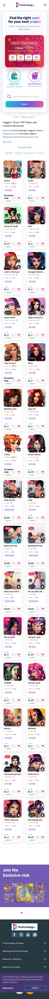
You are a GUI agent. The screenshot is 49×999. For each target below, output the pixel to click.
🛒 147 (11, 460)
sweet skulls (9, 317)
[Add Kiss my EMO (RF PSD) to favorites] (37, 609)
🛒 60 (34, 186)
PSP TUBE (8, 190)
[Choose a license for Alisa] (42, 243)
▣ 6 (15, 186)
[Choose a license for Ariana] (18, 198)
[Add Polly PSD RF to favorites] (13, 517)
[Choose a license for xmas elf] (42, 426)
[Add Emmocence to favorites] (37, 791)
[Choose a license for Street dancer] (42, 472)
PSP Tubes (23, 140)
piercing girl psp (35, 820)
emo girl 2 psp (34, 683)
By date (18, 152)
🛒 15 (10, 232)
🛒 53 (35, 734)
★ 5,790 (30, 232)
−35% (31, 163)
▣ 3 (14, 278)
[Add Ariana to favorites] (13, 198)
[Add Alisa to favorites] (37, 243)
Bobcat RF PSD (10, 546)
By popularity (29, 153)
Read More (7, 141)
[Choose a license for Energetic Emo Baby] (42, 289)
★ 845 (5, 597)
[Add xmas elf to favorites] (37, 426)
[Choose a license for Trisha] (18, 472)
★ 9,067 (30, 186)
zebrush (32, 366)
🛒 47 (34, 780)
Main (16, 117)
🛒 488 (11, 369)
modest (8, 411)
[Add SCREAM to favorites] (13, 700)
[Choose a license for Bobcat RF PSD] (18, 563)
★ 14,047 (6, 780)
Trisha (7, 454)
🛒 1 (10, 552)
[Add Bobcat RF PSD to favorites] (13, 563)
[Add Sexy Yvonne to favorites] (13, 380)
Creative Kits (34, 140)
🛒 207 (11, 643)
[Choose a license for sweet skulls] (18, 335)
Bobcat (7, 728)
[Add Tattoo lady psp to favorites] (13, 837)
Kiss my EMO (9, 637)
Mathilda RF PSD (35, 546)
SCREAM (7, 683)
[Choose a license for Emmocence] (42, 791)
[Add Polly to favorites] (37, 517)
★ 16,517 (30, 825)
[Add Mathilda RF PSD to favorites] (37, 563)
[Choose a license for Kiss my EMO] (18, 654)
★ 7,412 (30, 415)
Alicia (30, 363)
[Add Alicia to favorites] (37, 380)
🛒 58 (10, 323)
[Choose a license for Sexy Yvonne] (18, 380)
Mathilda (32, 728)
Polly (30, 500)
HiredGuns (9, 777)
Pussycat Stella (11, 226)
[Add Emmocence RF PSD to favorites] (13, 609)
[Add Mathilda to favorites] (37, 746)
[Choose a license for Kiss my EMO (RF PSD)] (42, 609)
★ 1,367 (30, 597)
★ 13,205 (6, 643)
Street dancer (34, 454)
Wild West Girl (10, 409)
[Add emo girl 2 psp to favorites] (37, 700)
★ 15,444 (30, 688)
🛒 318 (35, 688)
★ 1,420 (6, 552)
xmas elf (32, 409)
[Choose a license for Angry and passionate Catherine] (42, 335)
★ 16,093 (6, 369)
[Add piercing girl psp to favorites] (37, 837)
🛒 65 (35, 506)
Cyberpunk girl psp (12, 774)
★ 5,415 (6, 278)
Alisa (30, 226)
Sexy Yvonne (10, 363)
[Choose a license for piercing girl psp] (42, 837)
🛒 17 (10, 278)
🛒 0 (10, 506)
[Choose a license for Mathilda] (42, 746)
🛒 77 (11, 780)
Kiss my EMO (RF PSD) (36, 591)
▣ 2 (14, 323)
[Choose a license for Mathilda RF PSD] (42, 563)
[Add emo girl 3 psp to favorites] (37, 654)
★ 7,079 (6, 460)
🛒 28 (34, 323)
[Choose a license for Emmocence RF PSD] (18, 609)
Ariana (7, 181)
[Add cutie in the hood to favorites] (13, 289)
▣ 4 (38, 186)
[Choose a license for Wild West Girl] (18, 426)
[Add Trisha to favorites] (13, 472)
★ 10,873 (6, 825)
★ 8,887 (30, 323)
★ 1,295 (30, 552)
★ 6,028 (6, 186)
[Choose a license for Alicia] (42, 380)
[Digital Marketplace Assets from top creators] (35, 75)
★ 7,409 (30, 369)
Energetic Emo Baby (36, 272)
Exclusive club (9, 197)
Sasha (30, 181)
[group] (24, 886)
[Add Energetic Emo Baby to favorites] (37, 289)
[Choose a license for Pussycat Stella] (18, 243)
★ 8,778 (6, 323)
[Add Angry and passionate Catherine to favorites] (37, 335)
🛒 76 (34, 460)
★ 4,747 (6, 232)
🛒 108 (11, 186)
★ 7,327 (30, 278)
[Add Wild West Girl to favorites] (13, 426)
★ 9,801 (30, 780)
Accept (35, 988)
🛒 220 (11, 688)
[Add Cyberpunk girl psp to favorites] (13, 791)
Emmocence (33, 774)
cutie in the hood (12, 272)
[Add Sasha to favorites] (37, 198)
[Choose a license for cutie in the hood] (18, 289)
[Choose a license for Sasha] (42, 198)
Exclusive (8, 183)
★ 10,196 (30, 734)
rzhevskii (32, 457)
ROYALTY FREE (9, 509)
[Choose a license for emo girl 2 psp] (42, 700)
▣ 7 (38, 323)
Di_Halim (32, 183)
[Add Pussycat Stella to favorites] (13, 243)
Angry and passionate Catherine (36, 317)
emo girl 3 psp (34, 637)
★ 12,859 (6, 734)
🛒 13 (34, 232)
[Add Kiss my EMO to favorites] (13, 654)
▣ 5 (14, 232)
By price (40, 153)
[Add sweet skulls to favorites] (13, 335)
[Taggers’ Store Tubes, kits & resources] (14, 75)
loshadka (32, 411)
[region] (24, 51)
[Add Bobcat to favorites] (13, 746)
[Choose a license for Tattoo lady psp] (18, 837)
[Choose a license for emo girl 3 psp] (42, 654)
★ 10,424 (6, 688)
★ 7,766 (6, 415)
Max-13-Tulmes (10, 274)
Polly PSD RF (9, 500)
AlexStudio (9, 229)
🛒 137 (11, 825)
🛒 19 (34, 415)
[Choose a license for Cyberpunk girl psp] (18, 791)
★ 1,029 (6, 506)
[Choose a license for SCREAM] (18, 700)
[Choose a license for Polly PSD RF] (18, 517)
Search (24, 104)
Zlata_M (8, 685)
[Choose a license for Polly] (42, 517)
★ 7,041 (30, 460)
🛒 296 (35, 825)
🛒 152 (11, 734)
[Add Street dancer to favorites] (37, 472)
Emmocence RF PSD (12, 591)
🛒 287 (35, 643)
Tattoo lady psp (11, 820)
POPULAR (10, 163)
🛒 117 (35, 369)
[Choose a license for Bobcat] (18, 746)
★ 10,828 (30, 506)
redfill (8, 503)
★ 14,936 (30, 643)
